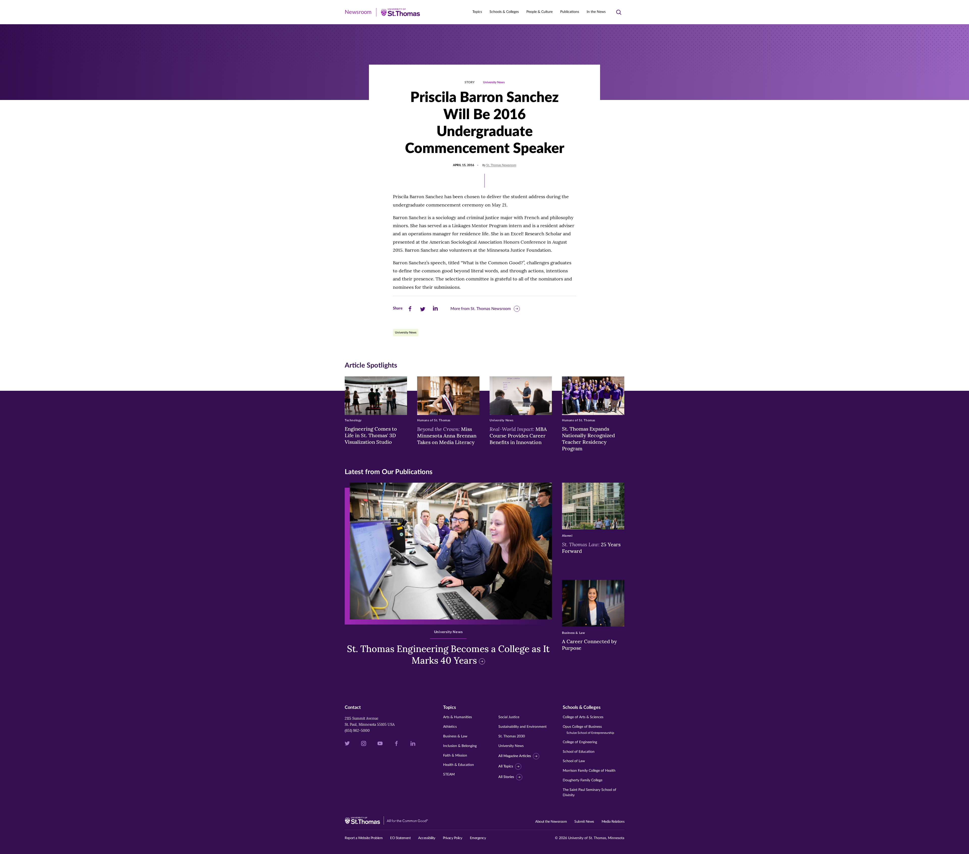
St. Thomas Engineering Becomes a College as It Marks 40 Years (448, 654)
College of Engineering (580, 742)
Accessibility (426, 838)
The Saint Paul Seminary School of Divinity (589, 792)
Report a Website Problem (364, 838)
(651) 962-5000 (357, 730)
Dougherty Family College (582, 780)
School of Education (579, 752)
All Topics (505, 766)
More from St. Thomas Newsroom (480, 309)
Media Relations (613, 821)
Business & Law (455, 736)
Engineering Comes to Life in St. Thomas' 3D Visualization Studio (371, 435)
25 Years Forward (591, 547)
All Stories (506, 777)
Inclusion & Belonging (460, 746)
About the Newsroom (551, 821)
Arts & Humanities (457, 717)
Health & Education (458, 765)
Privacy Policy (452, 838)
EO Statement (400, 838)
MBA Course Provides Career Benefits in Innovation (518, 435)
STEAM (449, 774)
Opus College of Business (588, 729)
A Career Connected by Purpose (589, 644)
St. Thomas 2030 (511, 736)
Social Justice (508, 717)
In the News (596, 12)
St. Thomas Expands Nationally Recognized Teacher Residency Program (588, 439)
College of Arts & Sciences (583, 717)
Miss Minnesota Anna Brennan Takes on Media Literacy (446, 435)
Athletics (450, 727)
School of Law (574, 761)
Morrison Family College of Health (589, 770)
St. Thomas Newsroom (501, 165)
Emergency (478, 838)
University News (494, 82)
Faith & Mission (455, 755)
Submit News (584, 821)
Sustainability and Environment (522, 727)
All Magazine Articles (514, 756)
